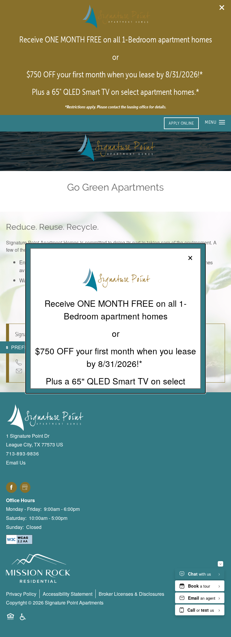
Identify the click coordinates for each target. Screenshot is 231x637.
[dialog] (115, 318)
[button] (181, 123)
